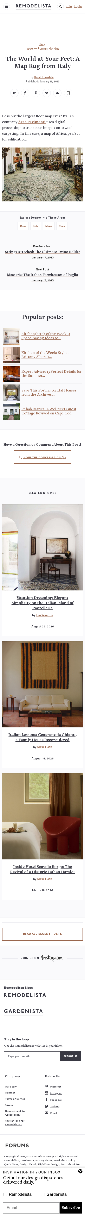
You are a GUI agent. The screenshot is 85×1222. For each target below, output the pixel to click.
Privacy (9, 1105)
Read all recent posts (42, 934)
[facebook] (25, 93)
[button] (60, 6)
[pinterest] (36, 93)
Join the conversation (44, 457)
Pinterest (55, 1086)
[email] (57, 93)
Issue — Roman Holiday (42, 48)
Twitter (54, 1106)
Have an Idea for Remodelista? (14, 1123)
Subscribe (71, 1208)
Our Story (11, 1086)
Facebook (56, 1100)
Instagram (56, 1093)
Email (53, 1113)
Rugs (23, 226)
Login (78, 6)
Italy (42, 44)
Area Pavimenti (32, 122)
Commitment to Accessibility (15, 1113)
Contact (10, 1092)
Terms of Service (15, 1099)
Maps (48, 226)
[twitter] (46, 93)
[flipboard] (14, 93)
